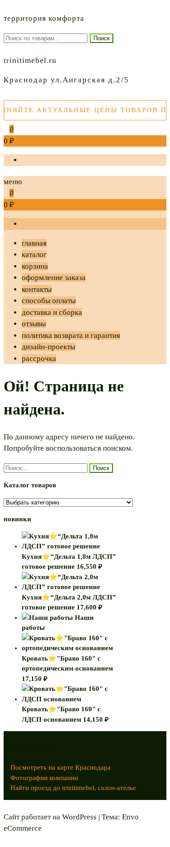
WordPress (79, 817)
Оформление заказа (54, 277)
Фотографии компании (44, 777)
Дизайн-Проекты (48, 347)
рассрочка (39, 358)
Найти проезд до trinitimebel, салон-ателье (73, 787)
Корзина (35, 266)
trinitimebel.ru (30, 60)
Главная (34, 243)
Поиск (101, 38)
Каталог (34, 254)
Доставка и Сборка (52, 312)
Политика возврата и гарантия (71, 335)
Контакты (37, 289)
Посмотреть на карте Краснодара (60, 767)
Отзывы (34, 323)
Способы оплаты (49, 300)
